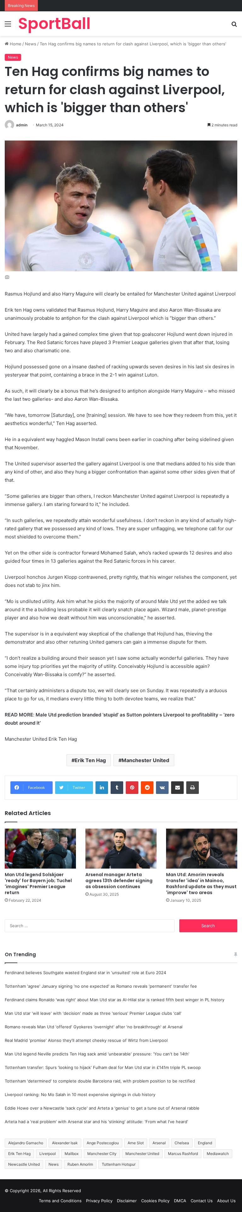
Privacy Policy (99, 1200)
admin (21, 125)
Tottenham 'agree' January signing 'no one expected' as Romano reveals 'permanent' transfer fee (101, 986)
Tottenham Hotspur (118, 1164)
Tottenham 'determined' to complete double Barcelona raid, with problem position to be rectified (100, 1080)
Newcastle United (24, 1164)
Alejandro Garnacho (25, 1142)
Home (15, 43)
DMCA (180, 1200)
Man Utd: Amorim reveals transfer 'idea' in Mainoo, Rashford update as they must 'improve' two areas (201, 883)
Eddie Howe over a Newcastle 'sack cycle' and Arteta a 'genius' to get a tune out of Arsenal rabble (102, 1108)
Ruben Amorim (80, 1164)
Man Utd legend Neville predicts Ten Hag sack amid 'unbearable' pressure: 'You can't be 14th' (97, 1053)
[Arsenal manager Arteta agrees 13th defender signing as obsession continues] (121, 849)
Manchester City (102, 1153)
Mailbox (71, 1153)
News (30, 43)
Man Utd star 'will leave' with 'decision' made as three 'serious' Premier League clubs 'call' (93, 1013)
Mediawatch (218, 1153)
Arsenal (159, 1142)
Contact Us (202, 1200)
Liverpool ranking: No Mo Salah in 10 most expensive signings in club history (80, 1094)
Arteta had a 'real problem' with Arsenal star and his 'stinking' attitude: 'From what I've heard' (96, 1121)
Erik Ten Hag (90, 760)
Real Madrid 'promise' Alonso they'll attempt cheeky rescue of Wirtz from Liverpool (86, 1040)
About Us (226, 1200)
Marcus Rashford (183, 1153)
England (205, 1142)
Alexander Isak (65, 1142)
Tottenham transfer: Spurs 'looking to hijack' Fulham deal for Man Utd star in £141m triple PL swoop (103, 1067)
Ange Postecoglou (103, 1142)
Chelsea (182, 1142)
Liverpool (47, 1153)
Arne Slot (136, 1142)
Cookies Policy (155, 1200)
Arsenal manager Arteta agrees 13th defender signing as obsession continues (119, 880)
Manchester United (145, 760)
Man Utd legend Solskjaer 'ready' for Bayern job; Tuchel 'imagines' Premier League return (38, 883)
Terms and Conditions (60, 1200)
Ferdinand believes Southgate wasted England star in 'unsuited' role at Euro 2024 (85, 972)
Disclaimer (127, 1200)
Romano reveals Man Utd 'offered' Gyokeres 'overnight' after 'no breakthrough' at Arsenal (93, 1026)
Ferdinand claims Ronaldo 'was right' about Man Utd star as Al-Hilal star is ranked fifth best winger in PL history (114, 999)
